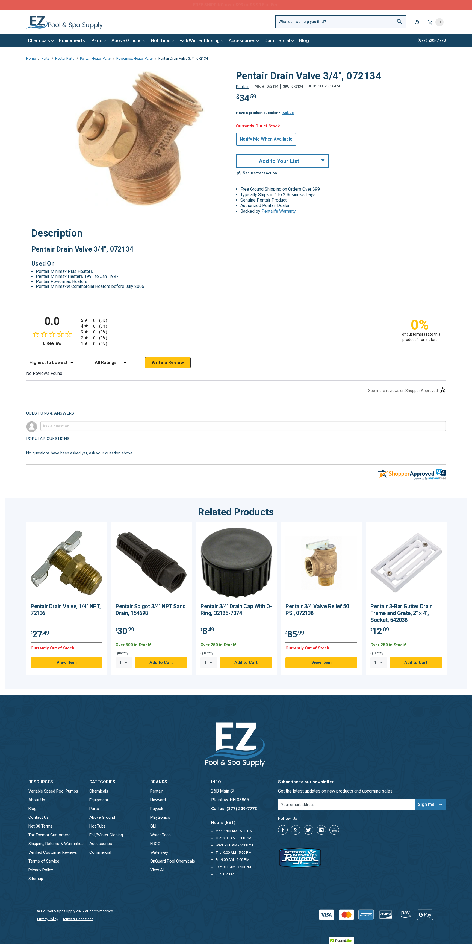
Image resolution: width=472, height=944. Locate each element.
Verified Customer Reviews (52, 852)
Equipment (70, 40)
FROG (155, 843)
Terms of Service (43, 861)
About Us (36, 799)
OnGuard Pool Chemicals (172, 861)
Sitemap (35, 878)
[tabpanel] (66, 598)
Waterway (159, 852)
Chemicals (39, 40)
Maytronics (160, 817)
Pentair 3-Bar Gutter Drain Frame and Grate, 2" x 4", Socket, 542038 (401, 613)
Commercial (277, 40)
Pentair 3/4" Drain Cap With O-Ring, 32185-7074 (236, 609)
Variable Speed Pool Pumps (53, 791)
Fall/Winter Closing (199, 40)
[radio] (236, 320)
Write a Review (168, 362)
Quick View (66, 565)
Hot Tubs (160, 40)
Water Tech (160, 834)
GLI (153, 826)
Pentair (156, 791)
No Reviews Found (44, 373)
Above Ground (126, 40)
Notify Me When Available (266, 139)
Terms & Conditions (78, 919)
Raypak (156, 808)
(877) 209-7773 (256, 4)
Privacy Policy (40, 869)
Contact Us (38, 817)
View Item (67, 662)
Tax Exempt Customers (49, 834)
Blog (304, 40)
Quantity (122, 653)
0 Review (60, 343)
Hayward (158, 799)
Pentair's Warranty (278, 211)
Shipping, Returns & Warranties (56, 843)
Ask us (288, 113)
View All (157, 869)
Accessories (242, 40)
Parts (97, 40)
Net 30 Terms (40, 826)
